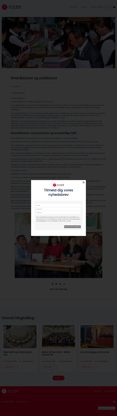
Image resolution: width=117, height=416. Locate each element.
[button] (83, 182)
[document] (58, 208)
